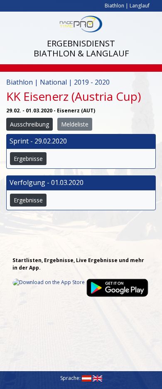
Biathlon (114, 5)
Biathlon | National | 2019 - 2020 (58, 82)
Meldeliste (74, 124)
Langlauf (140, 5)
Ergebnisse (28, 159)
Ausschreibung (29, 124)
